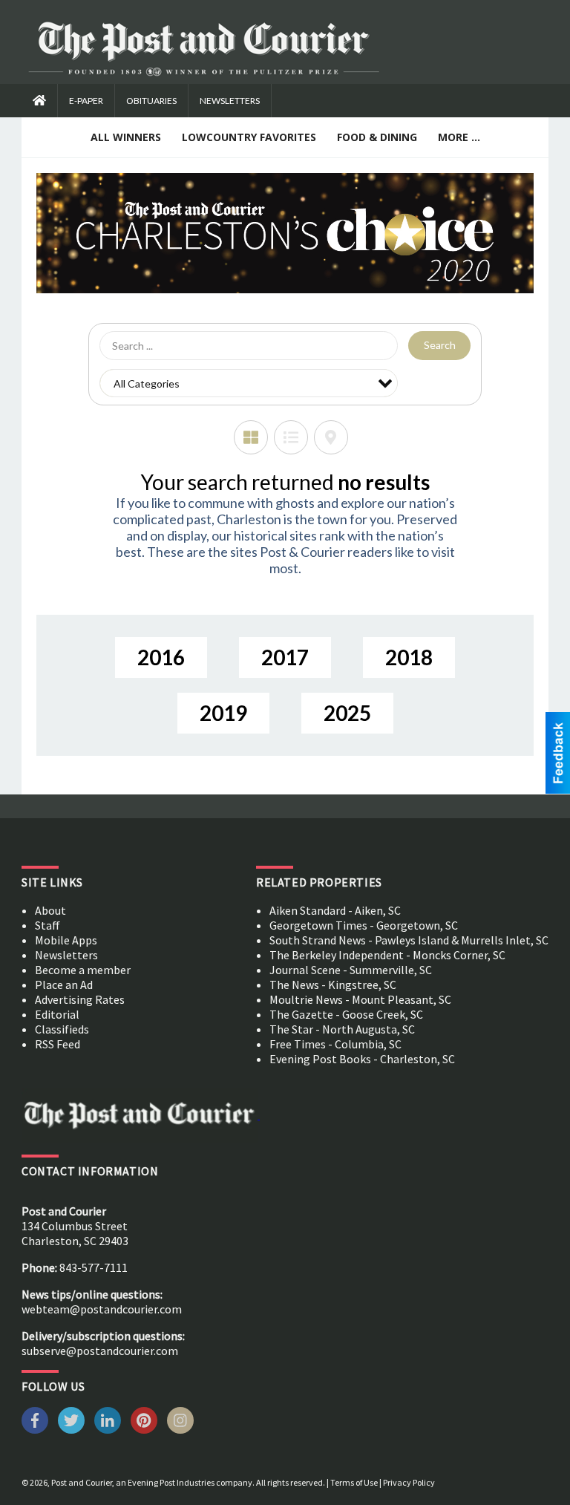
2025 (347, 712)
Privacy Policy (409, 1482)
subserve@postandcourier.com (100, 1350)
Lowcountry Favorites (249, 137)
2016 (161, 657)
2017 (285, 657)
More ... (459, 137)
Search (440, 345)
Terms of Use (354, 1482)
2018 (409, 657)
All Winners (126, 137)
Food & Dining (377, 137)
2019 (223, 712)
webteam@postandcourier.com (102, 1309)
